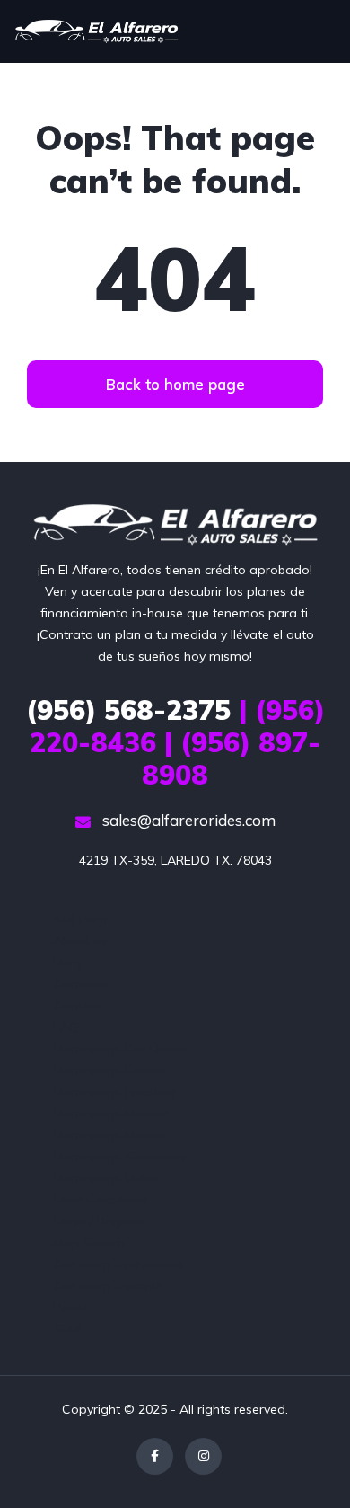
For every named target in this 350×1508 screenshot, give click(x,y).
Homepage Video (107, 1178)
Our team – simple (108, 1286)
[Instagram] (203, 1456)
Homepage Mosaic (110, 1135)
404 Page (82, 919)
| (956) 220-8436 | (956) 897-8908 (175, 742)
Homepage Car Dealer (121, 1049)
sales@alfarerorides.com (187, 820)
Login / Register (99, 1221)
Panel (70, 1308)
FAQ (66, 1027)
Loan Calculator (101, 1200)
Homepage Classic (110, 1070)
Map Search (89, 1243)
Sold (67, 1329)
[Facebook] (154, 1456)
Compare (82, 984)
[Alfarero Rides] (96, 31)
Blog (67, 962)
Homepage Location (115, 1092)
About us (80, 941)
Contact (77, 1006)
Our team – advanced (118, 1264)
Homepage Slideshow (120, 1157)
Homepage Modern (112, 1113)
